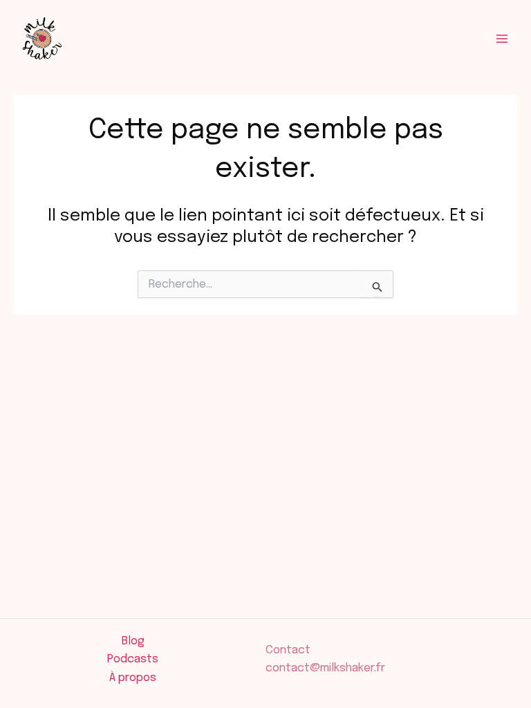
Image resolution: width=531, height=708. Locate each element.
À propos (132, 678)
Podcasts (132, 659)
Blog (133, 641)
